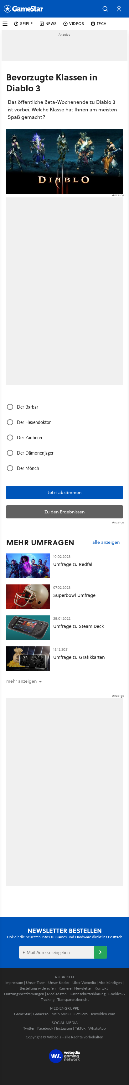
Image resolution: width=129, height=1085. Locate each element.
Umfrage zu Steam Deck (78, 626)
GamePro (41, 1013)
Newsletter (83, 988)
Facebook (45, 1028)
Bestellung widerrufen (38, 988)
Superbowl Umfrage (74, 595)
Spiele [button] (26, 23)
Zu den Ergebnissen (64, 512)
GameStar (22, 1013)
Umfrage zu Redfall (73, 564)
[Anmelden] (100, 952)
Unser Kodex (59, 982)
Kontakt (101, 988)
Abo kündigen (110, 982)
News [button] (51, 23)
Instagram (64, 1028)
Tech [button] (102, 23)
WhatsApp (97, 1028)
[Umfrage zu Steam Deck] (28, 627)
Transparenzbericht (73, 999)
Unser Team (35, 982)
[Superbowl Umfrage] (28, 596)
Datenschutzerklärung (88, 993)
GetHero (81, 1013)
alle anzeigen (106, 542)
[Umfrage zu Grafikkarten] (28, 658)
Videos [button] (76, 23)
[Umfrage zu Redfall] (28, 565)
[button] (105, 9)
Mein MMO (61, 1013)
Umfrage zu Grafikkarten (79, 657)
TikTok (80, 1028)
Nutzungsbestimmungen (24, 993)
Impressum (14, 982)
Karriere (65, 988)
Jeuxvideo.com (102, 1013)
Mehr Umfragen (40, 542)
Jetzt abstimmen (64, 492)
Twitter (28, 1028)
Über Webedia (84, 982)
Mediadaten (57, 993)
